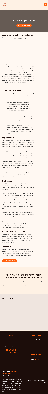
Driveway (11, 358)
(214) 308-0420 (38, 359)
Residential (11, 356)
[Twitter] (10, 350)
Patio (11, 360)
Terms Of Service (37, 341)
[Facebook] (7, 350)
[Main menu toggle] (45, 4)
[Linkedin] (16, 350)
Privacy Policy (36, 339)
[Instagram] (13, 350)
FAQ (37, 344)
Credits (36, 343)
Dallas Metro (40, 363)
